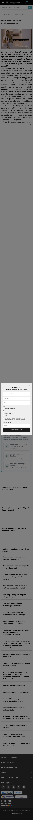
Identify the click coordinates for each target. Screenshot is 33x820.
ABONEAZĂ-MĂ (16, 430)
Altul (5, 415)
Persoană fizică (8, 413)
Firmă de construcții (10, 411)
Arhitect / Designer (9, 408)
